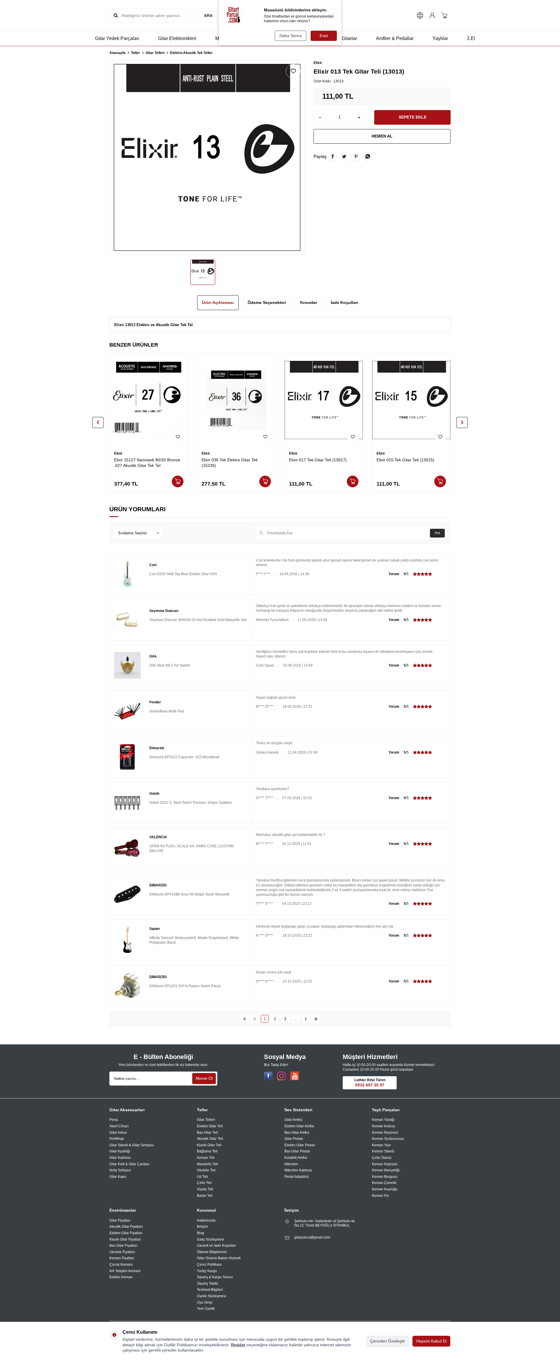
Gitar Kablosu (120, 1158)
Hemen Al (382, 136)
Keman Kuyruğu (385, 1189)
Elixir (318, 63)
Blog (200, 1233)
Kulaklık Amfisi (295, 1158)
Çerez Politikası (209, 1264)
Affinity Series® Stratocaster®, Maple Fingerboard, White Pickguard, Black (194, 940)
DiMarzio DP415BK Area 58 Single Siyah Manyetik (189, 894)
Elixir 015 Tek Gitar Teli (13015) (405, 460)
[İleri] (305, 1018)
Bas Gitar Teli (207, 1133)
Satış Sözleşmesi (210, 1239)
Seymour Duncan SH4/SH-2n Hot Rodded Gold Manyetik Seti (198, 620)
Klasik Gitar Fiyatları (125, 1239)
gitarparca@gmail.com (312, 1237)
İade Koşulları (344, 302)
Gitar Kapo (117, 1177)
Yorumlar (308, 302)
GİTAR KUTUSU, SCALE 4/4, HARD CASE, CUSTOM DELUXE (191, 848)
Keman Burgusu (385, 1177)
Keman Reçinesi (385, 1133)
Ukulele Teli (206, 1170)
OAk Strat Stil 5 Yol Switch (169, 665)
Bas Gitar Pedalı (297, 1151)
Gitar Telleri (155, 53)
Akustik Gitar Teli (210, 1139)
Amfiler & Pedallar (395, 38)
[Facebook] (268, 1076)
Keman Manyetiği (386, 1170)
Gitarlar (349, 38)
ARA (208, 15)
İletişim (202, 1227)
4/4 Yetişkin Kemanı (125, 1271)
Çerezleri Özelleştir (387, 1341)
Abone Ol (204, 1078)
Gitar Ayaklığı (119, 1151)
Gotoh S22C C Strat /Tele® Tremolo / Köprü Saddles (190, 803)
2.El (471, 38)
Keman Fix (380, 1196)
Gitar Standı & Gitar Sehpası (131, 1145)
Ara (437, 533)
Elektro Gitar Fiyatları (125, 1233)
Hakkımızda (206, 1220)
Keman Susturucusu (388, 1139)
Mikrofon (291, 1164)
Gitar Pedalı (293, 1139)
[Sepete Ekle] (177, 481)
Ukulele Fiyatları (122, 1252)
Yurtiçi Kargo (207, 1271)
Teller (135, 53)
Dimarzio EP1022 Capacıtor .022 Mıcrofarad (184, 757)
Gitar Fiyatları (119, 1220)
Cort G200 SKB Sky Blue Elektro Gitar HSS (183, 574)
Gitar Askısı (118, 1133)
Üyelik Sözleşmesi (211, 1296)
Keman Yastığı (383, 1120)
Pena (113, 1120)
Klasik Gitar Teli (209, 1145)
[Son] (315, 1018)
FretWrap (116, 1139)
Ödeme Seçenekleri (267, 302)
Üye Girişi (204, 1302)
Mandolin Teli (207, 1164)
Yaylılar (440, 38)
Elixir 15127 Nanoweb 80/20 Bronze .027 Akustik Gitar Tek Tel (147, 463)
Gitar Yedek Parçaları (117, 38)
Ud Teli (202, 1177)
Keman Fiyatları (121, 1258)
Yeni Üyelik (206, 1309)
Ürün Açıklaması (218, 302)
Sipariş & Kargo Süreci (215, 1277)
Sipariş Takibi (207, 1283)
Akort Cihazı (119, 1126)
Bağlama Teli (207, 1151)
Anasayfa (117, 53)
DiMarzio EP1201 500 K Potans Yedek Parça (184, 986)
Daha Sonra (290, 35)
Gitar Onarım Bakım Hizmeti (219, 1258)
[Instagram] (281, 1076)
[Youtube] (294, 1076)
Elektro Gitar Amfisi (299, 1126)
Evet (324, 35)
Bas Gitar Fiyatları (123, 1246)
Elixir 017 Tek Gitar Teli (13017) (318, 460)
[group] (207, 157)
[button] (98, 422)
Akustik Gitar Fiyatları (126, 1227)
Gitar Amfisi (293, 1120)
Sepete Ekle (412, 117)
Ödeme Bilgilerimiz (212, 1252)
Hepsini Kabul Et (431, 1341)
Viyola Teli (205, 1189)
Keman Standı (383, 1151)
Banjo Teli (205, 1196)
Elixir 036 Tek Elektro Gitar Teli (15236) (230, 463)
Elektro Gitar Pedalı (299, 1145)
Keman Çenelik (384, 1183)
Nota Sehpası (120, 1170)
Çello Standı (381, 1158)
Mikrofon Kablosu (298, 1170)
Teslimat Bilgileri (210, 1290)
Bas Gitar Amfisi (296, 1133)
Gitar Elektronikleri (177, 38)
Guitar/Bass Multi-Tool (166, 711)
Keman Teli (206, 1158)
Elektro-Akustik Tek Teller (191, 53)
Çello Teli (204, 1183)
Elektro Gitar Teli (210, 1126)
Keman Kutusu (383, 1126)
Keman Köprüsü (385, 1164)
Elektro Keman (121, 1277)
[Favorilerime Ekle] (177, 436)
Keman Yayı (381, 1145)
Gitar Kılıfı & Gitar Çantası (129, 1164)
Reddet (238, 1344)
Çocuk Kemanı (121, 1264)
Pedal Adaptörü (296, 1177)
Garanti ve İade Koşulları (216, 1246)
